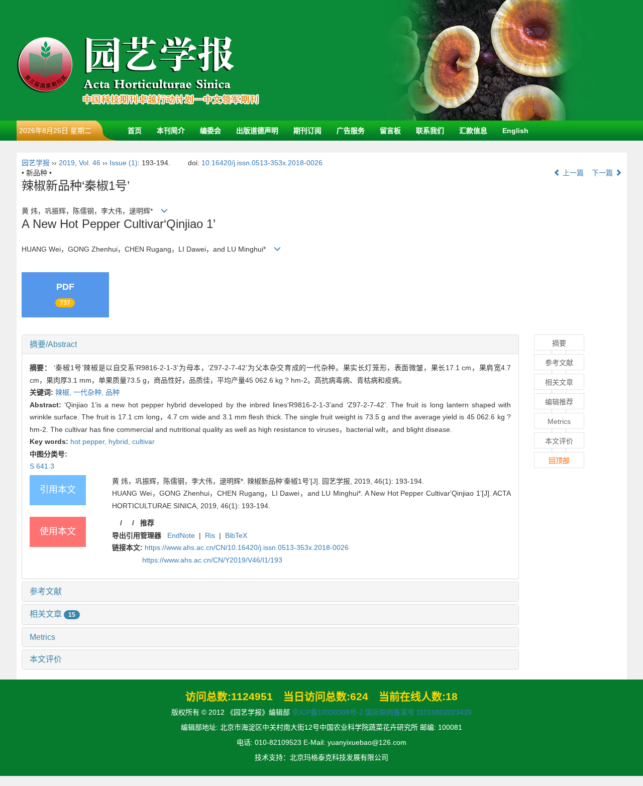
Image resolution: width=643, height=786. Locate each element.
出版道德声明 (257, 131)
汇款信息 (473, 131)
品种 (112, 392)
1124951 (252, 696)
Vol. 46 (89, 163)
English (515, 131)
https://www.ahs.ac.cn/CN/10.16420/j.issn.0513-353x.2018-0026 (247, 547)
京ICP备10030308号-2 (327, 712)
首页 (135, 131)
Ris (210, 535)
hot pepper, (89, 441)
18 (452, 696)
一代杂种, (89, 392)
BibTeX (236, 535)
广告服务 (351, 131)
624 (359, 696)
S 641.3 (42, 466)
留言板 (390, 131)
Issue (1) (124, 163)
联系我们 (430, 131)
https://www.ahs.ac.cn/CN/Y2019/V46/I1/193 (212, 560)
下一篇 (603, 173)
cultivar (143, 441)
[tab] (270, 344)
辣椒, (64, 392)
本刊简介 (171, 131)
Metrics (42, 637)
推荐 (147, 523)
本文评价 (46, 659)
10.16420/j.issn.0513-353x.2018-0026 (262, 163)
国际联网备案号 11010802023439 (418, 712)
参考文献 (46, 591)
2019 (67, 163)
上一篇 (572, 173)
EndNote (181, 535)
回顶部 (559, 461)
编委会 (210, 131)
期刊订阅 (307, 131)
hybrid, (120, 441)
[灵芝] (484, 60)
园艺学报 (36, 163)
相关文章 (52, 614)
